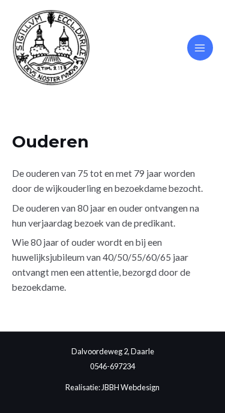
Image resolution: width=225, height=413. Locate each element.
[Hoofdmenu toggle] (200, 48)
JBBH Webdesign (130, 387)
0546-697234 (112, 366)
